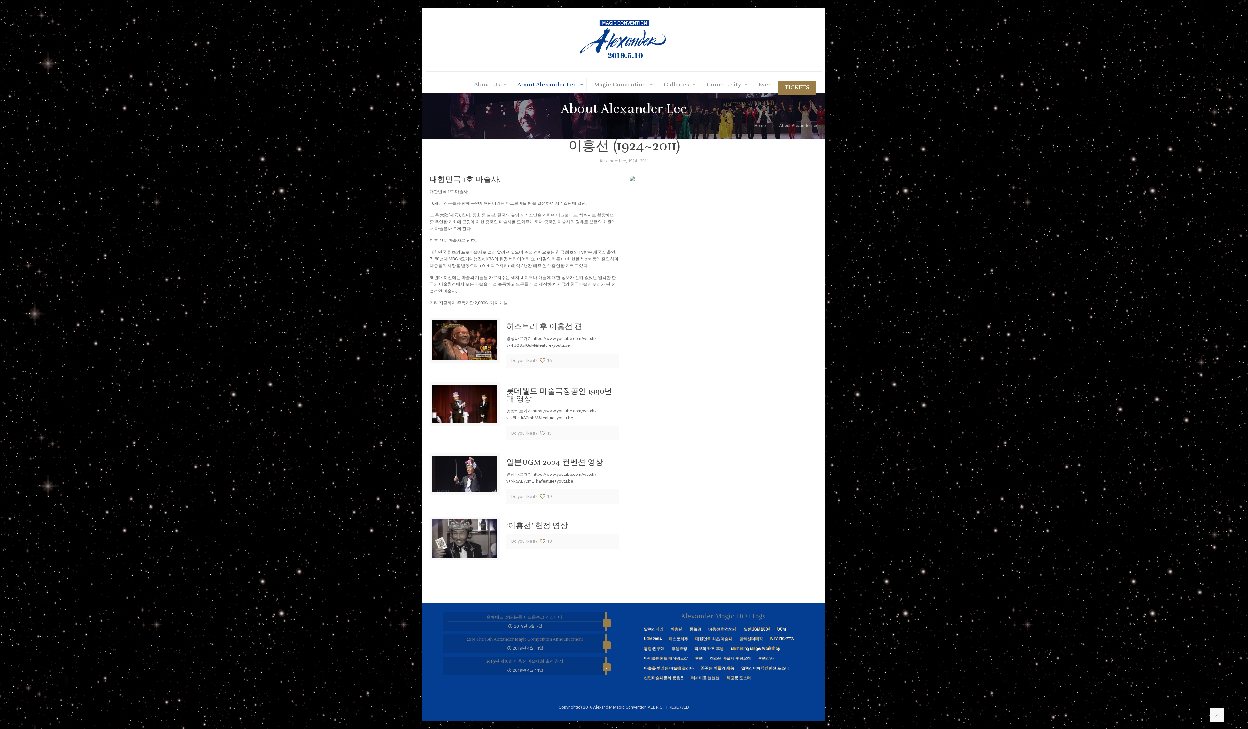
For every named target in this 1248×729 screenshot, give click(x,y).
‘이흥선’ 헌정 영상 (537, 525)
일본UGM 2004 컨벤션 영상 (554, 462)
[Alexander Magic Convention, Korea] (624, 40)
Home (760, 125)
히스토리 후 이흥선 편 (544, 326)
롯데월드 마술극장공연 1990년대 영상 (559, 395)
